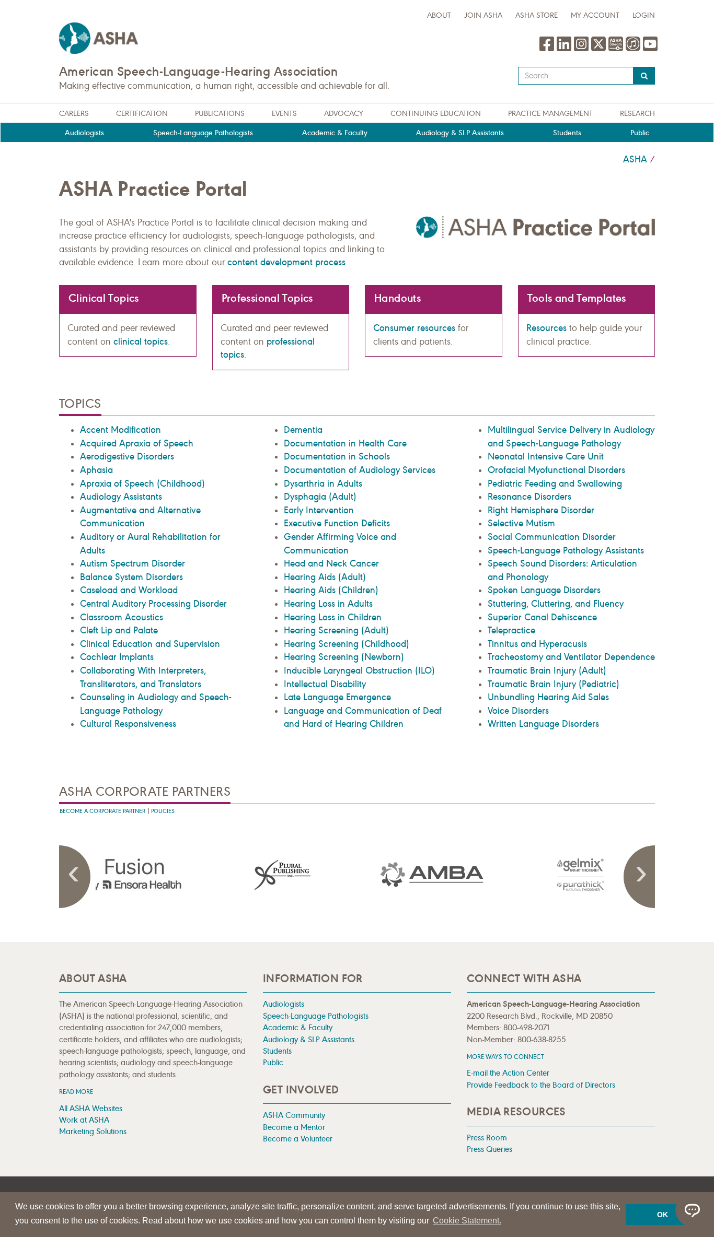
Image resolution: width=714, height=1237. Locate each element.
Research (637, 113)
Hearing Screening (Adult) (336, 630)
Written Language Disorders (543, 723)
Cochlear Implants (117, 657)
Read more (76, 1091)
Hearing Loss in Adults (328, 603)
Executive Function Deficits (337, 523)
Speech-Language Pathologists (203, 132)
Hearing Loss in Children (333, 617)
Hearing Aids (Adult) (325, 577)
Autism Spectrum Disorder (132, 563)
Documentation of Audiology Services (359, 470)
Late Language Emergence (337, 697)
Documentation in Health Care (345, 443)
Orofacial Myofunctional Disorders (556, 470)
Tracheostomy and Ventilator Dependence (571, 657)
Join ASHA (483, 15)
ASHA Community (294, 1115)
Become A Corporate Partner (102, 811)
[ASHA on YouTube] (650, 49)
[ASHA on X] (599, 49)
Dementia (303, 429)
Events (284, 113)
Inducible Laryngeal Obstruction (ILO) (359, 670)
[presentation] (134, 874)
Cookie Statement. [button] (467, 1220)
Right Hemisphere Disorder (541, 510)
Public (639, 132)
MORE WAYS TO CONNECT (505, 1057)
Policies (163, 811)
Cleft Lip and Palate (119, 630)
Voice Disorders (518, 710)
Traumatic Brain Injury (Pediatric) (553, 684)
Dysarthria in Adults (323, 483)
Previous (74, 876)
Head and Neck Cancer (331, 563)
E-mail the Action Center (508, 1073)
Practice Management (550, 113)
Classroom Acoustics (121, 617)
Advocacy (343, 113)
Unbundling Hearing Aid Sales (548, 697)
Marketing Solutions (92, 1131)
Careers (74, 113)
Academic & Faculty (334, 132)
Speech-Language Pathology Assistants (566, 550)
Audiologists (84, 132)
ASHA (635, 159)
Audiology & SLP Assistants (460, 132)
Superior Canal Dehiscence (542, 617)
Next (639, 876)
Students (567, 132)
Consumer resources (414, 328)
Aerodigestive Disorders (127, 456)
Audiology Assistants (121, 496)
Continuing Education (435, 113)
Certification (142, 113)
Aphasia (96, 470)
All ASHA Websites (90, 1108)
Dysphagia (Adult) (320, 496)
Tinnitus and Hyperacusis (537, 644)
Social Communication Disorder (552, 537)
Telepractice (511, 630)
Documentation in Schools (337, 456)
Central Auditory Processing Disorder (153, 603)
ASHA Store (536, 15)
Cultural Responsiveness (128, 723)
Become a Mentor (294, 1127)
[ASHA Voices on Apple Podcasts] (633, 49)
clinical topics (140, 341)
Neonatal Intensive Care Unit (546, 456)
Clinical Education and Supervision (150, 644)
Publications (220, 113)
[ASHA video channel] (617, 49)
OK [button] (662, 1214)
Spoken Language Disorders (544, 590)
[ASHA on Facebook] (548, 49)
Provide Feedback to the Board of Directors (541, 1085)
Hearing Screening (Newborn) (344, 657)
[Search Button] (644, 76)
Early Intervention (319, 510)
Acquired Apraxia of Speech (136, 443)
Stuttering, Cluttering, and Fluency (556, 603)
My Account (595, 15)
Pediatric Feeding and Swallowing (555, 483)
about (439, 15)
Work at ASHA (84, 1120)
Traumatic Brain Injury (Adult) (547, 670)
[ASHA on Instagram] (582, 49)
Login (643, 15)
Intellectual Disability (325, 684)
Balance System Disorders (131, 577)
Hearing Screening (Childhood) (346, 644)
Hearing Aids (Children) (331, 590)
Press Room (487, 1137)
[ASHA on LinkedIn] (565, 49)
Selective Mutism (521, 523)
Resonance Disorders (529, 496)
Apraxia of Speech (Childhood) (142, 483)
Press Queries (489, 1149)
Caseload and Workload (129, 590)
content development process (286, 262)
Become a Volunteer (297, 1139)
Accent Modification (120, 429)
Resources (546, 328)
